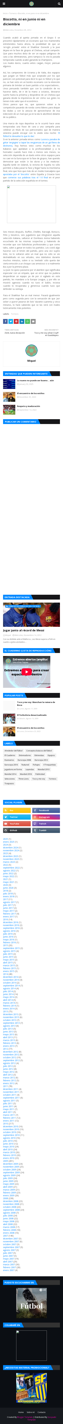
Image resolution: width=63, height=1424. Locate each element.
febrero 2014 (9, 1005)
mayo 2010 (8, 1146)
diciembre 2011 (10, 1089)
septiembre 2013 (11, 1022)
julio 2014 (8, 991)
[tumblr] (46, 830)
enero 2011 (8, 1120)
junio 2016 (8, 936)
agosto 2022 (9, 870)
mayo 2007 (8, 1258)
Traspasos (9, 783)
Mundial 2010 (43, 769)
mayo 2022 (8, 876)
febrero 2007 (9, 1267)
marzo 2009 (9, 1189)
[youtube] (17, 823)
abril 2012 (8, 1074)
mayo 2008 (8, 1221)
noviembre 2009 (11, 1166)
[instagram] (46, 817)
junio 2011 (8, 1106)
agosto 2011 (9, 1100)
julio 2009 (8, 1178)
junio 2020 (8, 887)
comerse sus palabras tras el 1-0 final (28, 177)
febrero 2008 (9, 1229)
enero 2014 (8, 1008)
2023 (5, 853)
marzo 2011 (9, 1114)
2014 (5, 974)
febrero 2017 (9, 913)
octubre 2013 (9, 1020)
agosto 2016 (9, 930)
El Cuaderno (10, 755)
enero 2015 (8, 971)
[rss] (17, 810)
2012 (5, 1048)
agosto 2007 (9, 1250)
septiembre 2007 (11, 1247)
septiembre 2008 (11, 1209)
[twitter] (17, 817)
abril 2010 (8, 1149)
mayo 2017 (8, 910)
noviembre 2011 (11, 1091)
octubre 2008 (9, 1206)
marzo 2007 (9, 1264)
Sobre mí (31, 1412)
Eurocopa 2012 (41, 760)
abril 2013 (8, 1037)
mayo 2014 (8, 997)
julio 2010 (8, 1140)
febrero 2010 (9, 1155)
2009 (5, 1160)
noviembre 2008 (11, 1204)
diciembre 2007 (10, 1238)
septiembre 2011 (11, 1097)
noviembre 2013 (11, 1017)
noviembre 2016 (11, 925)
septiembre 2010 (11, 1135)
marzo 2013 (9, 1040)
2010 (5, 1123)
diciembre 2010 (10, 1126)
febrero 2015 (9, 968)
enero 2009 (8, 1195)
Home (21, 1412)
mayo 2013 (8, 1034)
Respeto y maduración (28, 406)
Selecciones (10, 779)
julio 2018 (8, 893)
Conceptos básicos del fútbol (39, 750)
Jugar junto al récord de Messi (23, 630)
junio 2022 (8, 873)
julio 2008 (8, 1215)
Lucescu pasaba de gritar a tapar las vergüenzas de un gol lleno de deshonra (31, 142)
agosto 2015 (9, 951)
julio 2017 (8, 905)
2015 (5, 945)
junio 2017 (8, 907)
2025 (5, 838)
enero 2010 (8, 1158)
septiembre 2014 (11, 985)
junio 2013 (8, 1031)
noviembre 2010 (11, 1129)
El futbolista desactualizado (32, 715)
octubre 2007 (9, 1244)
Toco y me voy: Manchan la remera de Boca (36, 704)
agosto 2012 (9, 1063)
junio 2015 (8, 956)
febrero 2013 (9, 1043)
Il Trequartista (50, 764)
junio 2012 (8, 1068)
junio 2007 (8, 1255)
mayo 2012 (8, 1071)
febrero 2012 (9, 1080)
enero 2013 (8, 1045)
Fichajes (36, 764)
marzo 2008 (9, 1227)
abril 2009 (8, 1186)
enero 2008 (8, 1232)
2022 (5, 864)
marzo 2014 (9, 1002)
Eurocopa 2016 (11, 764)
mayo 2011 (8, 1109)
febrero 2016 (9, 942)
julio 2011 (8, 1103)
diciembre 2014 (10, 976)
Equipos (51, 755)
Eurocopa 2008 (24, 760)
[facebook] (46, 810)
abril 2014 (8, 999)
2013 (5, 1011)
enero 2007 (8, 1270)
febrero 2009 (9, 1192)
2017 (5, 899)
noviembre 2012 (11, 1054)
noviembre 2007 (11, 1241)
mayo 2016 (8, 939)
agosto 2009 (9, 1175)
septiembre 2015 (11, 948)
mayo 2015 (8, 959)
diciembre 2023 (10, 856)
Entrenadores (25, 755)
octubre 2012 (9, 1057)
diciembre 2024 (10, 847)
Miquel (31, 360)
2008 (5, 1198)
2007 (5, 1235)
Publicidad (40, 774)
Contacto (42, 1412)
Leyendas (30, 769)
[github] (17, 830)
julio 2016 (8, 933)
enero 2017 (8, 916)
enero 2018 (8, 896)
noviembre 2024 (11, 850)
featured (25, 764)
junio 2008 (8, 1218)
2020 (5, 884)
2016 (5, 919)
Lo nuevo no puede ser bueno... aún (35, 380)
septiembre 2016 (11, 928)
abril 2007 (8, 1261)
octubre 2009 (9, 1169)
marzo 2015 (9, 965)
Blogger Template (25, 1417)
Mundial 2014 (10, 774)
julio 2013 (8, 1028)
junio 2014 (8, 994)
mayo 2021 (8, 882)
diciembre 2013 (10, 1014)
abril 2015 (8, 962)
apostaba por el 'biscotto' (16, 174)
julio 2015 (8, 953)
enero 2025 (8, 841)
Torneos (13, 13)
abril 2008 (8, 1224)
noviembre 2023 (11, 859)
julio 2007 (8, 1252)
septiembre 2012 (11, 1060)
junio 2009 (8, 1181)
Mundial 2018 (26, 774)
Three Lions (24, 779)
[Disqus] (31, 468)
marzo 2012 (9, 1077)
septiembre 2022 (11, 867)
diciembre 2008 (10, 1201)
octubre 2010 (9, 1132)
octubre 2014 (9, 982)
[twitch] (46, 823)
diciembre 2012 (10, 1051)
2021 (5, 879)
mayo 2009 (8, 1183)
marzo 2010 (9, 1152)
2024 (5, 844)
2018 (5, 890)
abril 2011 (8, 1112)
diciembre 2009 (10, 1163)
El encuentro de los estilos (30, 393)
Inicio (5, 13)
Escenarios (9, 760)
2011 (5, 1086)
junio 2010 (8, 1143)
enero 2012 (8, 1083)
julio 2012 (8, 1066)
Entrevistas (39, 755)
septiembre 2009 (11, 1172)
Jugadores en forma (13, 769)
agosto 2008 (9, 1212)
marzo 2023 (9, 861)
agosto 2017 (9, 902)
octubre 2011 (9, 1094)
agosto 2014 (9, 988)
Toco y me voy (38, 779)
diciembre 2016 (10, 922)
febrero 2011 (9, 1117)
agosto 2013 (9, 1025)
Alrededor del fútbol (13, 750)
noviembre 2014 (11, 979)
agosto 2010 (9, 1137)
